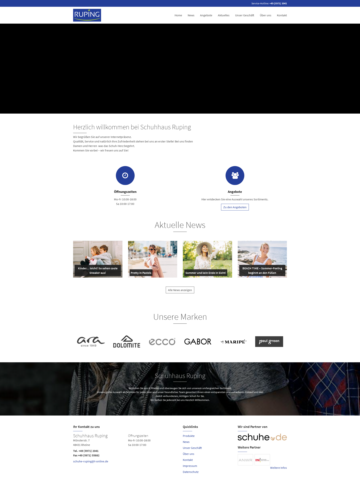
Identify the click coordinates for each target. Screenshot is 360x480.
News (191, 15)
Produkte (189, 436)
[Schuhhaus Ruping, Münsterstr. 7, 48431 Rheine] (125, 449)
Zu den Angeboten (235, 207)
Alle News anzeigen (180, 290)
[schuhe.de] (262, 437)
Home (178, 15)
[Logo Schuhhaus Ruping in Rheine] (87, 15)
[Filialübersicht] (125, 175)
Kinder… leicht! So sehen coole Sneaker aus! (97, 271)
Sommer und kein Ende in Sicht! (205, 273)
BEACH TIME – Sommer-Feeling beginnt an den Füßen (262, 271)
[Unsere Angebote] (235, 175)
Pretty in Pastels (141, 273)
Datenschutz (191, 472)
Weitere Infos (278, 468)
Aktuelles (224, 15)
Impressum (190, 466)
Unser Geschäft (244, 15)
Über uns (265, 15)
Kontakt (282, 15)
